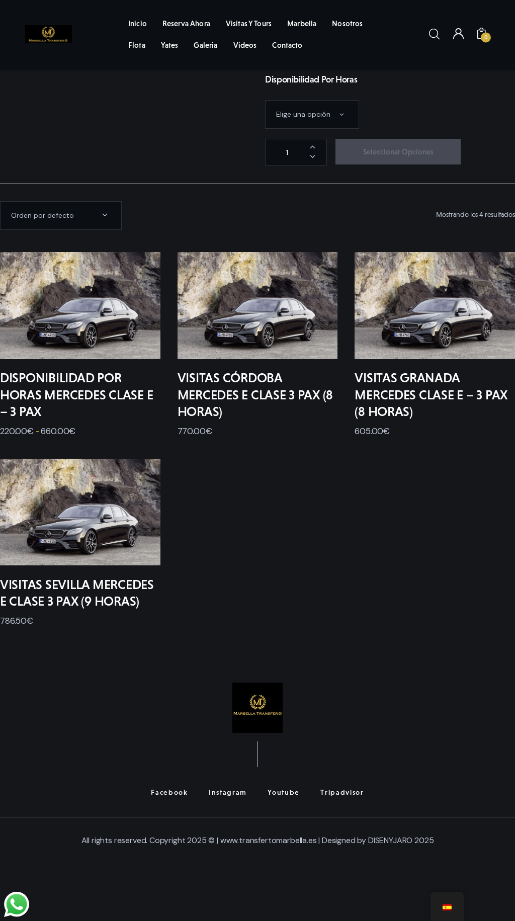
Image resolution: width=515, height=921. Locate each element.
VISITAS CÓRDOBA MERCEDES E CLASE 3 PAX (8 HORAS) (255, 395)
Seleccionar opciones (398, 151)
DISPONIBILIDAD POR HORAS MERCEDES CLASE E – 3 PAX (76, 395)
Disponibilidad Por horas (311, 79)
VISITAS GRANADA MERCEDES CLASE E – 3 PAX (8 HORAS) (431, 395)
